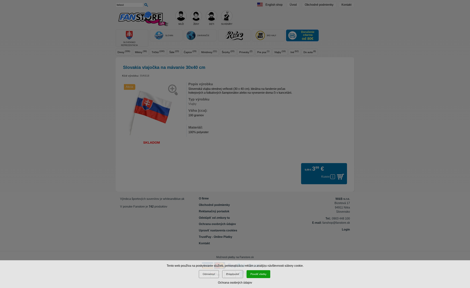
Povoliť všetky (258, 274)
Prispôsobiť (232, 274)
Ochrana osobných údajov (235, 282)
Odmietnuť (209, 274)
